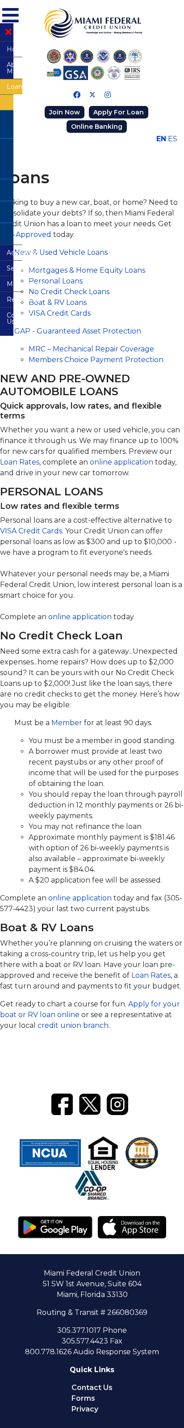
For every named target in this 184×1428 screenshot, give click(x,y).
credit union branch (73, 1025)
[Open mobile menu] (9, 13)
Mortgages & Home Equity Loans (87, 270)
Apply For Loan (118, 112)
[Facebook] (76, 95)
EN (161, 139)
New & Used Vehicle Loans (61, 252)
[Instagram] (108, 95)
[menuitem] (6, 49)
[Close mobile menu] (8, 32)
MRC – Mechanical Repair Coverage (91, 349)
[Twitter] (92, 95)
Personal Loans (56, 281)
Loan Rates (19, 462)
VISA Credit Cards (60, 313)
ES (172, 139)
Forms (83, 1398)
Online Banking (96, 127)
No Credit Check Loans (69, 291)
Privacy (84, 1409)
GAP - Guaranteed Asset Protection (77, 331)
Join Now (64, 112)
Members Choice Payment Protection (96, 359)
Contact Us (92, 1387)
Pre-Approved (25, 234)
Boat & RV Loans (58, 302)
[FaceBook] (62, 1103)
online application (121, 462)
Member (66, 722)
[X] (89, 1103)
